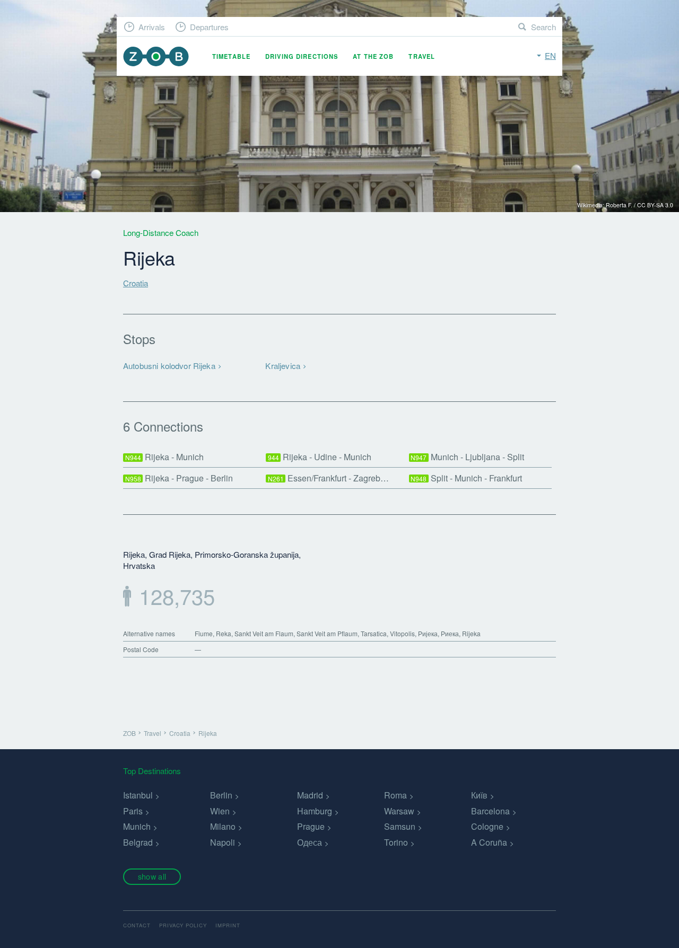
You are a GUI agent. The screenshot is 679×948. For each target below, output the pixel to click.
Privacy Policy (183, 925)
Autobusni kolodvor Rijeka (169, 365)
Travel (421, 56)
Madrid (310, 795)
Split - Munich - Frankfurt (466, 478)
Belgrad (138, 842)
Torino (396, 842)
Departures (209, 26)
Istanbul (138, 795)
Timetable (231, 56)
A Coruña (489, 842)
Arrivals (151, 26)
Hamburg (314, 811)
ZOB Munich (156, 56)
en (550, 55)
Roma (395, 795)
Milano (223, 826)
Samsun (399, 826)
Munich (137, 826)
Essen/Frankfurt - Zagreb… (328, 478)
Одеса (309, 842)
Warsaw (399, 811)
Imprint (227, 925)
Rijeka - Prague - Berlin (179, 478)
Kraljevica (282, 365)
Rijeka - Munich (164, 457)
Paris (133, 811)
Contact (137, 925)
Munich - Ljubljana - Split (467, 457)
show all (152, 876)
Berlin (221, 795)
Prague (311, 826)
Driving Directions (301, 56)
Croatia (135, 282)
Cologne (487, 826)
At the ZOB (373, 56)
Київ (479, 795)
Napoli (222, 842)
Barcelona (490, 811)
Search (543, 26)
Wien (220, 811)
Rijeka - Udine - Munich (320, 457)
